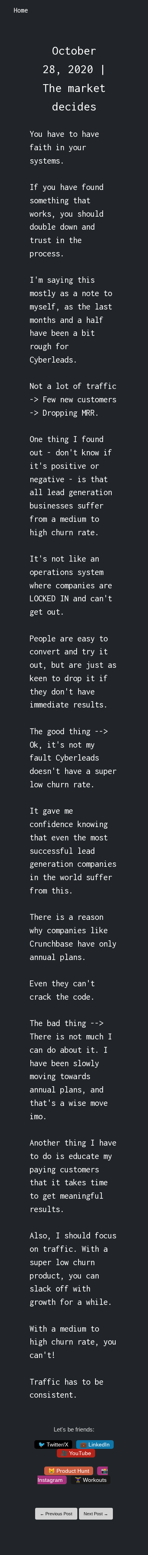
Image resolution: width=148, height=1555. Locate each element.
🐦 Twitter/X (53, 1444)
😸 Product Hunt (68, 1471)
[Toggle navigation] (131, 10)
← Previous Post (56, 1513)
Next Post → (96, 1513)
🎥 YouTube (76, 1453)
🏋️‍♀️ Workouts (91, 1480)
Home (21, 10)
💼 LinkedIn (95, 1444)
